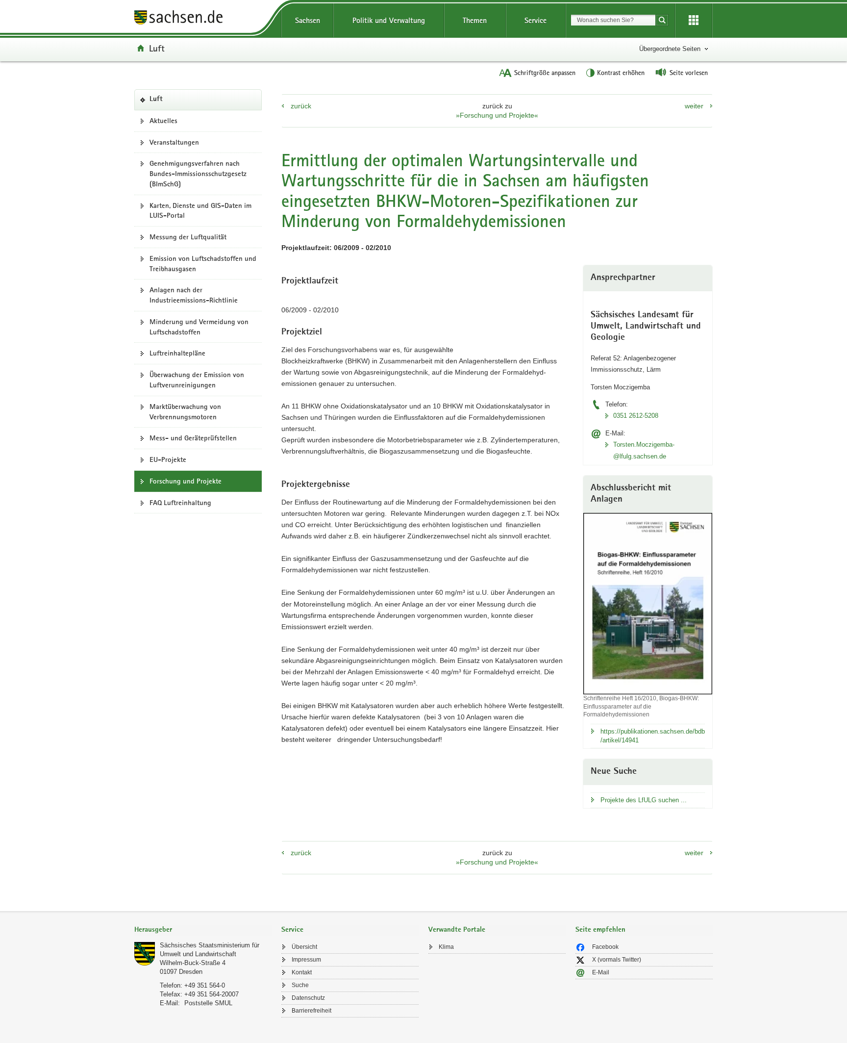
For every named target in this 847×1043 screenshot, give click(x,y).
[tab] (203, 930)
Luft (157, 48)
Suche (300, 985)
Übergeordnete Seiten (669, 48)
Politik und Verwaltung (388, 20)
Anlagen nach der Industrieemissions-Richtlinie (193, 295)
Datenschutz (308, 997)
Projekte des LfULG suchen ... (643, 800)
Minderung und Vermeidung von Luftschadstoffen (199, 326)
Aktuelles (163, 120)
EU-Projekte (167, 459)
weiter (694, 106)
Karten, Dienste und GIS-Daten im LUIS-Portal (200, 210)
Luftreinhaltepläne (177, 353)
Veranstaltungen (174, 142)
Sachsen (307, 20)
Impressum (306, 959)
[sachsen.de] (202, 18)
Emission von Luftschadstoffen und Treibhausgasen (202, 263)
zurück (301, 106)
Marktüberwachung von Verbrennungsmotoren (185, 411)
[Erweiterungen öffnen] (693, 20)
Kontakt (302, 972)
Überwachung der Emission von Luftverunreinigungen (196, 379)
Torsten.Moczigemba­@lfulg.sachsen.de (643, 450)
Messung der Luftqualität (187, 236)
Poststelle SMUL (208, 1003)
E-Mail (600, 972)
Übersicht (304, 946)
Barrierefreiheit (311, 1010)
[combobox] (613, 20)
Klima (446, 946)
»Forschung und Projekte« (497, 115)
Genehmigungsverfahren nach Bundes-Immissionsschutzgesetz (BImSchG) (198, 173)
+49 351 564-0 (204, 985)
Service (535, 20)
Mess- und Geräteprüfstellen (193, 437)
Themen (475, 20)
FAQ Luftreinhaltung (180, 502)
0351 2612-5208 (635, 415)
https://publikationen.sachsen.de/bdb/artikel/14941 (652, 736)
